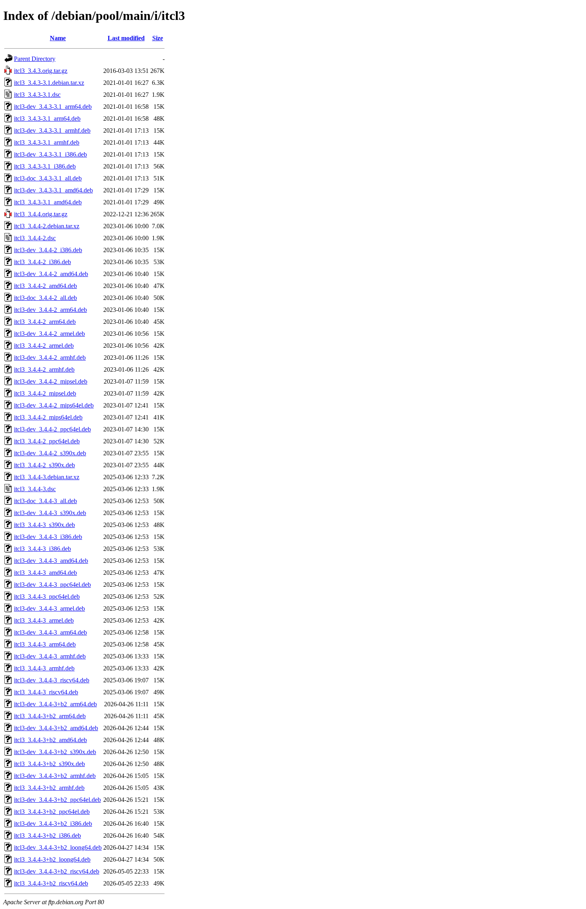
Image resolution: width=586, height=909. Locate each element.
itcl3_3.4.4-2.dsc (35, 238)
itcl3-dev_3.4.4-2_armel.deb (49, 333)
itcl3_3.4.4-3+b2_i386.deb (47, 835)
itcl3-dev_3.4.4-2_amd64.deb (51, 273)
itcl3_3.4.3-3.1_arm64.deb (47, 118)
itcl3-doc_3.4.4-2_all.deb (45, 297)
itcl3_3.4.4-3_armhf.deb (44, 668)
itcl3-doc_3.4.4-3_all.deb (45, 501)
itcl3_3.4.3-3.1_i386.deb (45, 166)
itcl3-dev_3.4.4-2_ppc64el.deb (52, 429)
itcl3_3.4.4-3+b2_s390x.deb (49, 763)
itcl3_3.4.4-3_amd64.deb (45, 572)
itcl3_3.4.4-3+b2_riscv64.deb (51, 883)
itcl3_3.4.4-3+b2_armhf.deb (49, 787)
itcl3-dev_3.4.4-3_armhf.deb (50, 656)
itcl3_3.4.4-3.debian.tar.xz (46, 477)
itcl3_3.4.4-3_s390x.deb (44, 524)
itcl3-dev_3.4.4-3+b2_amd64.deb (56, 728)
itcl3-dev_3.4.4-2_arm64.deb (50, 309)
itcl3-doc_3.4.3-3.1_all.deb (48, 178)
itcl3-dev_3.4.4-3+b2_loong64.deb (58, 847)
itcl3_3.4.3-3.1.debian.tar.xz (49, 82)
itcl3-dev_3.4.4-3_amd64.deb (51, 560)
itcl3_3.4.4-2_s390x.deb (44, 465)
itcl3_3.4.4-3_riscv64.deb (46, 692)
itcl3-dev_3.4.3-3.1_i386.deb (50, 154)
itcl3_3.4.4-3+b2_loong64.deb (52, 859)
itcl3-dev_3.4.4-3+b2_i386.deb (53, 823)
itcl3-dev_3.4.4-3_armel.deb (49, 608)
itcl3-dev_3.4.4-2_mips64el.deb (54, 405)
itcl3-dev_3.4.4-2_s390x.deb (50, 453)
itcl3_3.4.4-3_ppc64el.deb (47, 596)
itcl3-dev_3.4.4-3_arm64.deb (50, 632)
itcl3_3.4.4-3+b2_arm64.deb (50, 716)
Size (157, 38)
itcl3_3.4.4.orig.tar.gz (40, 214)
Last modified (126, 38)
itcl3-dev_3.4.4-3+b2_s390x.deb (55, 751)
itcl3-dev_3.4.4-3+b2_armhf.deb (55, 775)
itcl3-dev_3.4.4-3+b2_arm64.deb (55, 704)
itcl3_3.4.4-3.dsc (35, 489)
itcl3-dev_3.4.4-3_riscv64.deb (51, 680)
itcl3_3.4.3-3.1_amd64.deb (48, 202)
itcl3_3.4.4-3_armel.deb (44, 620)
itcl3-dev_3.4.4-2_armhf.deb (50, 357)
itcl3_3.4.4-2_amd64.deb (45, 285)
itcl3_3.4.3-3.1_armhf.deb (46, 142)
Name (58, 38)
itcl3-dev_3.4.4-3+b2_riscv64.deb (56, 871)
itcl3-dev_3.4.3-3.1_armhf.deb (52, 130)
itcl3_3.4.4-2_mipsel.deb (45, 393)
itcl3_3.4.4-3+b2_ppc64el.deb (52, 811)
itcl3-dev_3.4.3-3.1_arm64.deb (53, 106)
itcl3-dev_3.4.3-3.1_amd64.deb (53, 190)
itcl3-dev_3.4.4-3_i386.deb (48, 536)
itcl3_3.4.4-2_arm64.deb (45, 321)
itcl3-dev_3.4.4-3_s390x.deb (50, 512)
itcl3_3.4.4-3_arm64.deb (45, 644)
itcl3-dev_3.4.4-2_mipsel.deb (50, 381)
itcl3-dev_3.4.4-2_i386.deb (48, 250)
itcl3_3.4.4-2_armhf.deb (44, 369)
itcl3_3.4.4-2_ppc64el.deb (47, 441)
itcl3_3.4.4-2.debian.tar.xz (46, 226)
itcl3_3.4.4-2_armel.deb (44, 345)
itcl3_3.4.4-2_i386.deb (42, 262)
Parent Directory (34, 58)
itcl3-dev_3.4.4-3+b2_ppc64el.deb (57, 799)
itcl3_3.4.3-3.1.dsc (37, 94)
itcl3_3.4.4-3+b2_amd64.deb (50, 740)
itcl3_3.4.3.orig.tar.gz (40, 70)
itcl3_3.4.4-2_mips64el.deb (48, 417)
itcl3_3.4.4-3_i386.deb (42, 548)
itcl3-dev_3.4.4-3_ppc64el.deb (52, 584)
